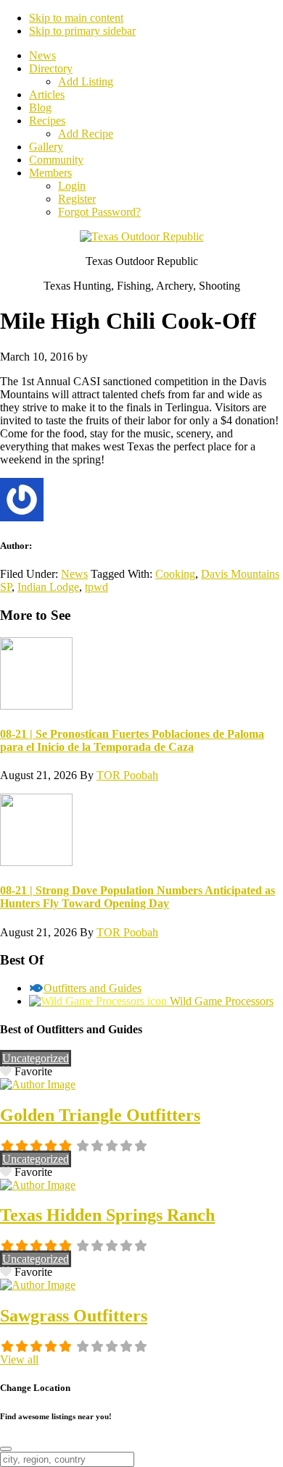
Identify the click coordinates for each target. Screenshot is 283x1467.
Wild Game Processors (222, 1001)
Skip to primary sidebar (82, 31)
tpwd (96, 587)
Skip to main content (76, 18)
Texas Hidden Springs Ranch (107, 1215)
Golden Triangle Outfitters (100, 1115)
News (74, 574)
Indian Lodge (48, 587)
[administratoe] (37, 1084)
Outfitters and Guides (93, 988)
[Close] (6, 1449)
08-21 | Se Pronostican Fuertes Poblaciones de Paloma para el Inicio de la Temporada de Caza (132, 740)
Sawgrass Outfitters (73, 1315)
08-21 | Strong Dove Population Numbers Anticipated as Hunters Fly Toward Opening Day (137, 896)
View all (19, 1359)
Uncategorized (35, 1058)
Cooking (175, 574)
